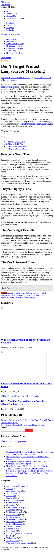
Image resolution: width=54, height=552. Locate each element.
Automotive (11, 39)
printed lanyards (33, 293)
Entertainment (12, 510)
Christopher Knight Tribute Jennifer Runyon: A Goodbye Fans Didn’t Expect (25, 462)
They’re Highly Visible (16, 144)
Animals (9, 488)
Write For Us (11, 14)
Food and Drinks (13, 517)
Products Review (13, 529)
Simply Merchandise (29, 295)
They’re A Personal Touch (18, 149)
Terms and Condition (15, 18)
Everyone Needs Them (16, 142)
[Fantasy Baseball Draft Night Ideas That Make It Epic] (24, 378)
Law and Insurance (14, 524)
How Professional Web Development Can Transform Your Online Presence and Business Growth (28, 467)
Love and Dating (13, 526)
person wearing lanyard (17, 293)
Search (4, 427)
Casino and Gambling (15, 500)
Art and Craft (11, 493)
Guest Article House (42, 78)
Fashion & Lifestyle (14, 48)
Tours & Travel (12, 540)
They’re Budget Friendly (17, 146)
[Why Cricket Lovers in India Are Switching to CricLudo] (14, 334)
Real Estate (11, 531)
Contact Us (11, 16)
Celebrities (10, 505)
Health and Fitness (14, 46)
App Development (14, 491)
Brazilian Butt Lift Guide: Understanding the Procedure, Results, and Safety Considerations (29, 453)
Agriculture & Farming (15, 486)
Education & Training (15, 44)
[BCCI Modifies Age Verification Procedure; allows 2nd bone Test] (20, 396)
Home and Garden (14, 53)
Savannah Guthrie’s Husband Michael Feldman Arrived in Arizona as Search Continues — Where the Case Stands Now (29, 473)
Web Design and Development (19, 543)
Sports (9, 536)
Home (8, 11)
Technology (11, 51)
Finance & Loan (13, 514)
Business (10, 41)
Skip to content (7, 2)
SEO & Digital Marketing (17, 533)
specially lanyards (29, 298)
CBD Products (12, 503)
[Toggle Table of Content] (3, 137)
